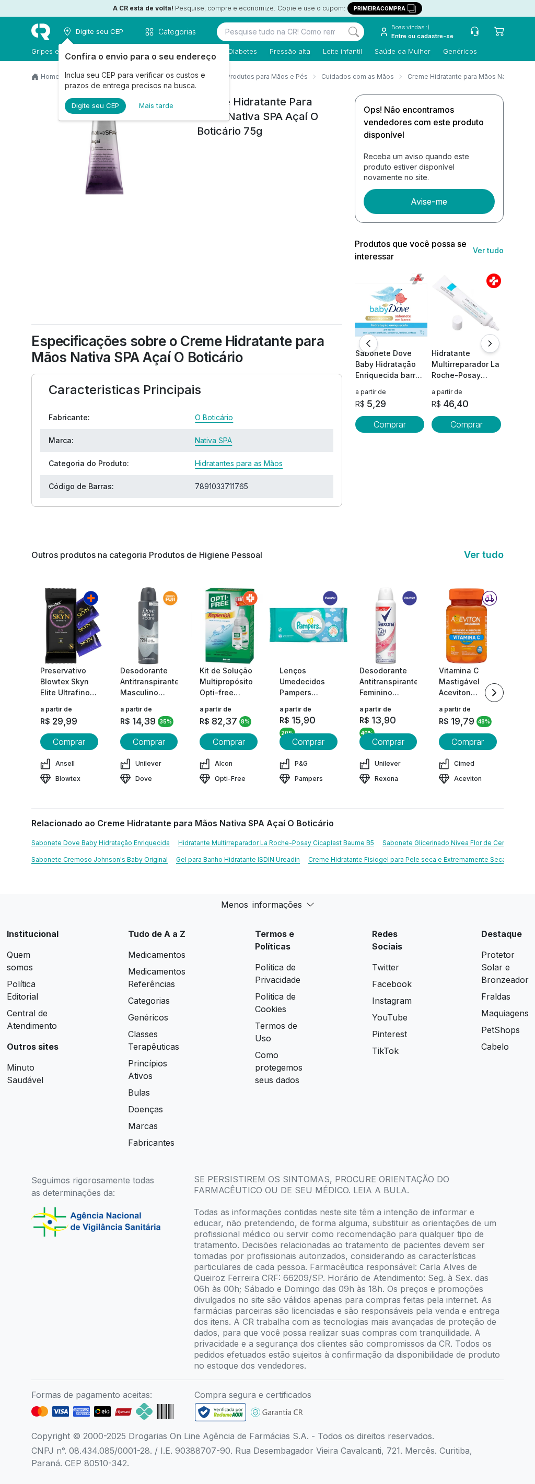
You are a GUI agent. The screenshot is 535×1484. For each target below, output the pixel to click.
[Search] (353, 31)
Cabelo (495, 1046)
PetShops (500, 1030)
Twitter (385, 967)
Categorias (149, 1000)
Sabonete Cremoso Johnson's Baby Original (99, 859)
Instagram (392, 1000)
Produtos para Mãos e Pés (267, 76)
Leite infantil (342, 51)
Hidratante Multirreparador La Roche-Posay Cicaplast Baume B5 (276, 843)
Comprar (390, 424)
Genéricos (460, 51)
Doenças (145, 1109)
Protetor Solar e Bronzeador (505, 967)
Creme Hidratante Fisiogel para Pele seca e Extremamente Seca (407, 859)
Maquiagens (505, 1013)
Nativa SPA (213, 440)
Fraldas (495, 996)
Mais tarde (156, 105)
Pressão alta (290, 51)
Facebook (392, 984)
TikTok (385, 1051)
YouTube (390, 1017)
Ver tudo (488, 250)
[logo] (40, 31)
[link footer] (220, 1412)
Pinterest (389, 1034)
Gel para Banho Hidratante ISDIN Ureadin (238, 859)
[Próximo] (490, 343)
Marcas (143, 1126)
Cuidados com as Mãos (357, 76)
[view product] (390, 308)
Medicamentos (156, 954)
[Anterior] (368, 343)
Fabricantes (151, 1142)
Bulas (139, 1092)
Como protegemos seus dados (279, 1067)
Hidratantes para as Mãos (239, 463)
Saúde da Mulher (403, 51)
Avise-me (429, 201)
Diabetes (242, 51)
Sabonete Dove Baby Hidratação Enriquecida (100, 843)
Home (50, 76)
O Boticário (214, 417)
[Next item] (494, 692)
